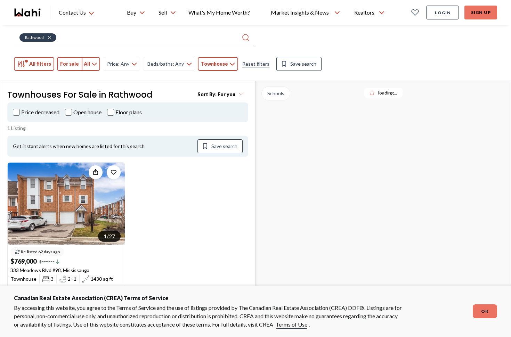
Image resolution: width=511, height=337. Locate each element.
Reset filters (255, 64)
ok (485, 311)
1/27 (109, 236)
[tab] (34, 64)
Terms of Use (291, 324)
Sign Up (481, 12)
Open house (87, 112)
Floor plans (128, 112)
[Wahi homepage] (28, 12)
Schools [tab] (275, 93)
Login (443, 12)
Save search (303, 64)
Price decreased (40, 112)
